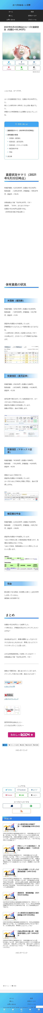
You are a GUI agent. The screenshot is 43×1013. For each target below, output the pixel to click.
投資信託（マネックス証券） (19, 145)
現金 (10, 152)
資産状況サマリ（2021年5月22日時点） (21, 130)
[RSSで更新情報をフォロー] (21, 811)
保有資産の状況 (13, 135)
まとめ (10, 156)
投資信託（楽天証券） (16, 142)
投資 (5, 745)
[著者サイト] (12, 806)
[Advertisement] (21, 79)
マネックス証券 (14, 745)
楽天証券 (29, 745)
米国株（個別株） (15, 138)
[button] (39, 500)
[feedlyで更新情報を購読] (31, 806)
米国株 (36, 745)
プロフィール (31, 1004)
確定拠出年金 (13, 148)
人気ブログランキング (11, 699)
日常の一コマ (31, 1001)
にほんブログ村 (9, 686)
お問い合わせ (11, 1004)
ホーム (12, 998)
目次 (20, 124)
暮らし (12, 1001)
